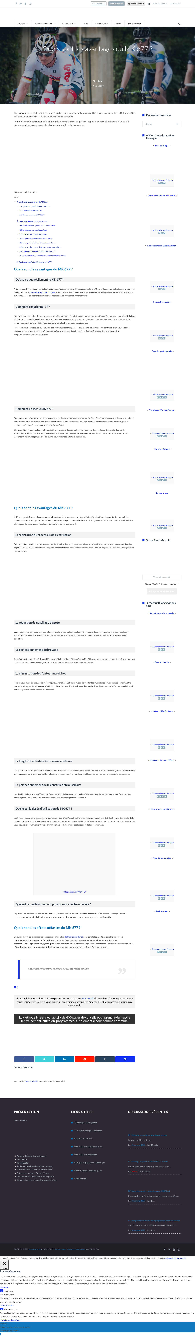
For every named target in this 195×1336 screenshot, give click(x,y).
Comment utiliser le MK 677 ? (33, 215)
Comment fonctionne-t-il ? (32, 210)
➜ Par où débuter (160, 3)
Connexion (98, 3)
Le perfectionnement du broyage (35, 234)
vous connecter (32, 1081)
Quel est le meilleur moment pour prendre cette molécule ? (44, 256)
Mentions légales (60, 1249)
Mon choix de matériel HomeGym (88, 1147)
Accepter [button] (169, 1258)
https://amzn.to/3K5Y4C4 (74, 892)
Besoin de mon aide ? (83, 1139)
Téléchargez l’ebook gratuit (85, 1123)
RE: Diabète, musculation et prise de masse (147, 1135)
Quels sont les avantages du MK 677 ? (33, 202)
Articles (21, 23)
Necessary (8, 1291)
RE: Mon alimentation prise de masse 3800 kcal (149, 1191)
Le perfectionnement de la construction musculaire (42, 247)
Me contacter (134, 23)
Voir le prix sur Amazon (163, 180)
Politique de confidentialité (76, 1249)
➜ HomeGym (175, 3)
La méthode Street (35, 1249)
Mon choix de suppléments (85, 1155)
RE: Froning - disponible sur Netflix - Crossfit (148, 1161)
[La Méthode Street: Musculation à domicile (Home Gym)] (74, 1047)
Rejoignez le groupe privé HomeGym (89, 1163)
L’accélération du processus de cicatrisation (39, 226)
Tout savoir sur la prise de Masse (88, 1131)
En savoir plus (180, 1258)
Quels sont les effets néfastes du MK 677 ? (35, 262)
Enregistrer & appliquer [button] (10, 1320)
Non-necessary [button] (7, 1305)
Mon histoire (101, 23)
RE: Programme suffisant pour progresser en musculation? (154, 1220)
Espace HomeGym (43, 23)
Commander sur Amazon (163, 433)
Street (134, 1171)
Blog (86, 23)
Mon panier (137, 4)
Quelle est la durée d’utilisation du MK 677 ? (39, 251)
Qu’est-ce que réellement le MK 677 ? (36, 206)
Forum (118, 23)
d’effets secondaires (74, 937)
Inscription (116, 3)
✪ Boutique (67, 23)
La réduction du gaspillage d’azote (35, 230)
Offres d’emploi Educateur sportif (88, 1171)
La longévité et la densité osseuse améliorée (39, 243)
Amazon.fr (88, 998)
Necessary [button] (4, 1287)
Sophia (97, 81)
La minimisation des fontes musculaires (37, 238)
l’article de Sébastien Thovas (42, 292)
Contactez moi (80, 1179)
